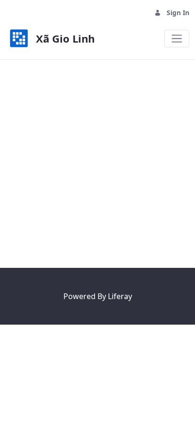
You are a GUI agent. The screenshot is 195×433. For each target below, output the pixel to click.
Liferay (120, 296)
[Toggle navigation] (176, 38)
